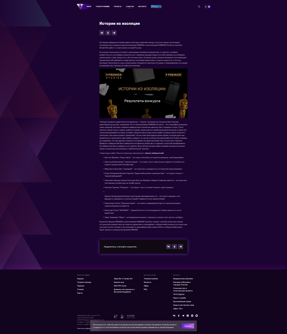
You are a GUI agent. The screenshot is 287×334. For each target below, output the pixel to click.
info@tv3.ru (87, 324)
